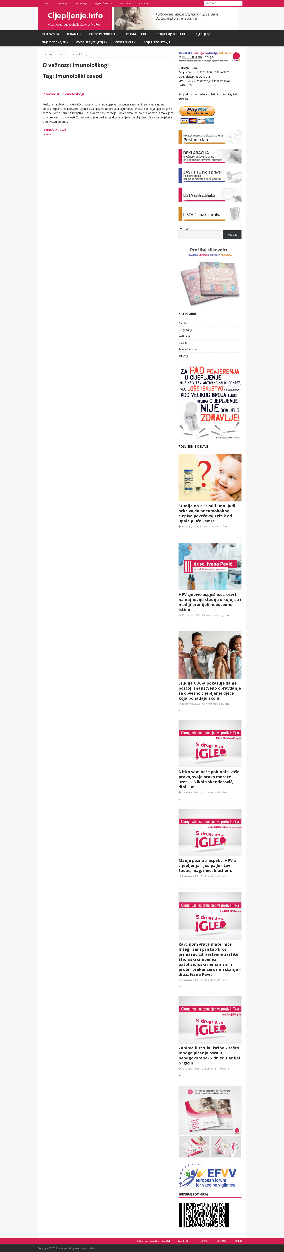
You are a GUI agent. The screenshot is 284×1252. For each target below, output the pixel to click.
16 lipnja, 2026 (190, 526)
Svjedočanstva (103, 3)
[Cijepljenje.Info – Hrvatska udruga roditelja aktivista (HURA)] (138, 28)
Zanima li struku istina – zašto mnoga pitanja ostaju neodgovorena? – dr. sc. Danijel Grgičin (209, 1055)
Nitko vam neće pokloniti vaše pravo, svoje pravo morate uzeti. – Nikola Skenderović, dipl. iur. (209, 779)
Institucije (126, 3)
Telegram (202, 1240)
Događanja (81, 3)
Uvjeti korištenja (157, 42)
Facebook (183, 1240)
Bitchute (221, 1240)
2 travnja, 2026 (190, 980)
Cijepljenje (203, 34)
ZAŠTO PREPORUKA (102, 34)
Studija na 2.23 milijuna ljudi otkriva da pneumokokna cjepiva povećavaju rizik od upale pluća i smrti (207, 513)
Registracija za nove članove (153, 1240)
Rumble (238, 1240)
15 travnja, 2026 (191, 703)
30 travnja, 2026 (191, 615)
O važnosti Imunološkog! (63, 94)
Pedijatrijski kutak (171, 34)
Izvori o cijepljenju (90, 42)
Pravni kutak (136, 34)
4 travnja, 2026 (190, 876)
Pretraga (184, 228)
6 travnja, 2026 (190, 792)
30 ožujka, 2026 (190, 1068)
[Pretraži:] (223, 3)
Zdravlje (62, 3)
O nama (72, 34)
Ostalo (143, 3)
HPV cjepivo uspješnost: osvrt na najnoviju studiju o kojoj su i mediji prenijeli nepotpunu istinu (210, 602)
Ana (48, 134)
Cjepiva (45, 3)
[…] (180, 532)
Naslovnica (50, 34)
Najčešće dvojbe (54, 42)
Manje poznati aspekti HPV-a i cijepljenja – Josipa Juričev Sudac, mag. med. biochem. (209, 865)
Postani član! (125, 42)
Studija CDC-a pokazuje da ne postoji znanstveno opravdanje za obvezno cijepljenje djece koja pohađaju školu (210, 690)
